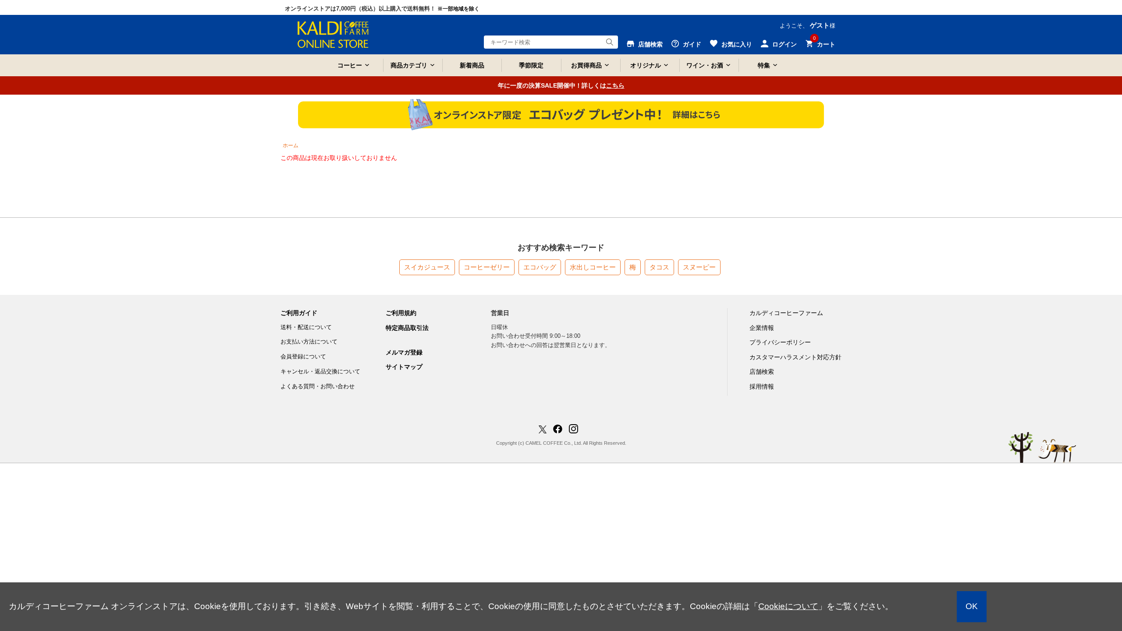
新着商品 (472, 65)
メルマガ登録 (404, 352)
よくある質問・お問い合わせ (317, 386)
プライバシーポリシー (780, 342)
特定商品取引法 (407, 327)
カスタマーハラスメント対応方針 (795, 357)
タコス (659, 267)
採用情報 (761, 386)
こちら (615, 85)
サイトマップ (404, 366)
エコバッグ (539, 267)
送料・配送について (306, 327)
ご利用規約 (401, 312)
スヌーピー (699, 267)
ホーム (290, 145)
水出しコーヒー (593, 267)
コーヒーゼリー (487, 267)
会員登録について (303, 356)
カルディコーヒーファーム (786, 312)
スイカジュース (427, 267)
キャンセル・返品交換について (320, 371)
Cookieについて (788, 606)
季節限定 (531, 65)
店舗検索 (761, 371)
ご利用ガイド (298, 312)
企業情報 (761, 327)
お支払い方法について (308, 341)
